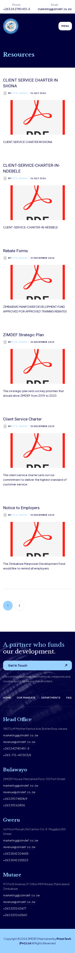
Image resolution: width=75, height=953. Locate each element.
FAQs (69, 697)
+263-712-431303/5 (17, 755)
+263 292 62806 (14, 805)
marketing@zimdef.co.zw (55, 9)
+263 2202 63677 (14, 908)
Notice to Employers (21, 507)
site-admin (19, 93)
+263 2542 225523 (15, 860)
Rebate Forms (15, 250)
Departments (51, 697)
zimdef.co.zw (28, 785)
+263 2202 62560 (15, 915)
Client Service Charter (22, 419)
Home (7, 697)
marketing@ (11, 785)
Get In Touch (17, 665)
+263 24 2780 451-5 (16, 9)
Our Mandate (26, 697)
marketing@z (12, 895)
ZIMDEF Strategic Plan (23, 335)
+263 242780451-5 (16, 748)
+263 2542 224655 (15, 853)
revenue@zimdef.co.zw (19, 742)
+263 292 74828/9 (15, 798)
